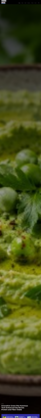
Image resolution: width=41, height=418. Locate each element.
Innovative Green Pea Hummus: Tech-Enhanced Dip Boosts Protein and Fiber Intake (14, 408)
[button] (39, 3)
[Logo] (3, 3)
